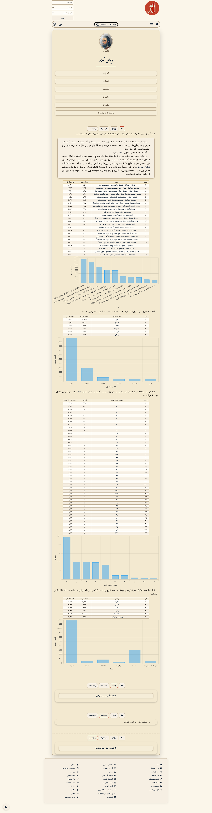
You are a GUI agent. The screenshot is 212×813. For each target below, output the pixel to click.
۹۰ (117, 445)
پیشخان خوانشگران (105, 790)
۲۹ (117, 527)
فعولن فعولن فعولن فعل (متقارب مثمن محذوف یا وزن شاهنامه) (116, 206)
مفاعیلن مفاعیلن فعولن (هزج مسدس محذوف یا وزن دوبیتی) (116, 188)
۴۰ (117, 487)
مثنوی (117, 322)
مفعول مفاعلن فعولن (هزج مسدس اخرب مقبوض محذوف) (116, 218)
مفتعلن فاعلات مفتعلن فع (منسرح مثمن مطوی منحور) (117, 233)
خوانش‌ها (104, 128)
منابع (74, 790)
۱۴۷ (116, 490)
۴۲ (117, 512)
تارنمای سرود (144, 167)
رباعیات (106, 97)
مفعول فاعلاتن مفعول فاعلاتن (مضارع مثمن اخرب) (116, 209)
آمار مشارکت (71, 782)
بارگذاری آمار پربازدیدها (106, 748)
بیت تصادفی (154, 768)
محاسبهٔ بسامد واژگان (106, 696)
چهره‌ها (73, 772)
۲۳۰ (116, 494)
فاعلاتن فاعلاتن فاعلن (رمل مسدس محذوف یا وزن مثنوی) (117, 221)
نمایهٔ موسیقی (154, 779)
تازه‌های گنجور (154, 790)
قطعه (117, 325)
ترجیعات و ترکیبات (106, 113)
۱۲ (117, 427)
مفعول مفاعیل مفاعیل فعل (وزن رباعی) (117, 212)
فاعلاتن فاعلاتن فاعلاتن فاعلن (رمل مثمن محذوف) (117, 185)
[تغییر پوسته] (6, 807)
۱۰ (116, 415)
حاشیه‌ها (155, 782)
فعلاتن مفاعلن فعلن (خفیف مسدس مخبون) (117, 215)
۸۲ (117, 530)
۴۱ (117, 469)
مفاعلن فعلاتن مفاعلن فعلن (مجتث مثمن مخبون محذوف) (116, 191)
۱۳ (117, 430)
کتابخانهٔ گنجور (107, 775)
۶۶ (117, 472)
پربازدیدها (92, 128)
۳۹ (117, 506)
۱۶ (117, 518)
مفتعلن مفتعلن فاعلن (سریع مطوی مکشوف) (116, 245)
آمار (122, 128)
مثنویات (106, 105)
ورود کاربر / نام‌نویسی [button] (108, 24)
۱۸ (117, 503)
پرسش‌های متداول (69, 768)
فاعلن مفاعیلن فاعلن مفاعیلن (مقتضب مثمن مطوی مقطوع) (117, 251)
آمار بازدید (72, 786)
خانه (157, 764)
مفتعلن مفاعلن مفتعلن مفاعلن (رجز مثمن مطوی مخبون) (117, 239)
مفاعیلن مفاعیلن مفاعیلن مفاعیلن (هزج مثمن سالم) (117, 200)
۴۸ (117, 451)
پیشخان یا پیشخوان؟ (105, 793)
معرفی (73, 764)
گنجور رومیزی (108, 768)
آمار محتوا (72, 779)
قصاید (106, 81)
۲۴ (117, 442)
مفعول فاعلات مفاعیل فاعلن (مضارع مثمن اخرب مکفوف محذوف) (117, 194)
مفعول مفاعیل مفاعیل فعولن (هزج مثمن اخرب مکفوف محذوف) (116, 203)
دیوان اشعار (106, 60)
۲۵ (117, 500)
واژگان (114, 128)
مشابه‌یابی (155, 786)
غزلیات (106, 73)
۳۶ (117, 460)
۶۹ (117, 463)
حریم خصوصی (70, 797)
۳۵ (117, 475)
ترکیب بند (116, 331)
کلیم (107, 51)
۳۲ (117, 497)
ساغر (111, 772)
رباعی (117, 334)
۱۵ (117, 433)
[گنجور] (152, 8)
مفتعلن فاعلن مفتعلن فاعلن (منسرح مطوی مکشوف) (116, 230)
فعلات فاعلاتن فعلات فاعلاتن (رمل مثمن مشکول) (117, 254)
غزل (116, 319)
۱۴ (117, 448)
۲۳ (117, 521)
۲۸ (117, 515)
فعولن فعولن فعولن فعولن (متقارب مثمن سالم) (116, 227)
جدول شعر (155, 772)
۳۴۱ (79, 392)
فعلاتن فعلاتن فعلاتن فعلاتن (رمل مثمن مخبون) (116, 248)
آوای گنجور (109, 786)
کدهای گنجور (108, 764)
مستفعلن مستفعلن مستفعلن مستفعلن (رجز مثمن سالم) (117, 236)
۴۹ (117, 457)
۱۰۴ (117, 484)
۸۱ (117, 478)
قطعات (106, 89)
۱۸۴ (116, 454)
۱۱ (116, 418)
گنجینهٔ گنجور (108, 779)
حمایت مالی (71, 775)
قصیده (116, 328)
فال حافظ (155, 775)
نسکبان (110, 797)
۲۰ (117, 466)
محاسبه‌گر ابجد (107, 782)
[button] (157, 24)
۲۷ (117, 524)
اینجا (121, 152)
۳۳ (117, 509)
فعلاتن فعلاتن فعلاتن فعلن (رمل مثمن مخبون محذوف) (117, 197)
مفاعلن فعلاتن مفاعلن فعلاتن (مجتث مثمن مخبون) (117, 242)
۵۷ (117, 481)
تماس (73, 793)
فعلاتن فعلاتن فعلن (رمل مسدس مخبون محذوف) (117, 224)
